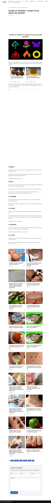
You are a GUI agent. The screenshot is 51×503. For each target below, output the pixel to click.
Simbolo (29, 460)
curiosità (46, 1)
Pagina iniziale (11, 1)
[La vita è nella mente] (4, 2)
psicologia (16, 460)
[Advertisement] (25, 24)
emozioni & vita (18, 1)
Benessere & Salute (16, 2)
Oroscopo (26, 1)
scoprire (25, 460)
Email (22, 473)
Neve (2, 501)
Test (22, 1)
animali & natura (40, 1)
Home (9, 7)
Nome (11, 473)
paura (12, 460)
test (33, 460)
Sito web (32, 473)
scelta (21, 460)
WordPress (10, 501)
